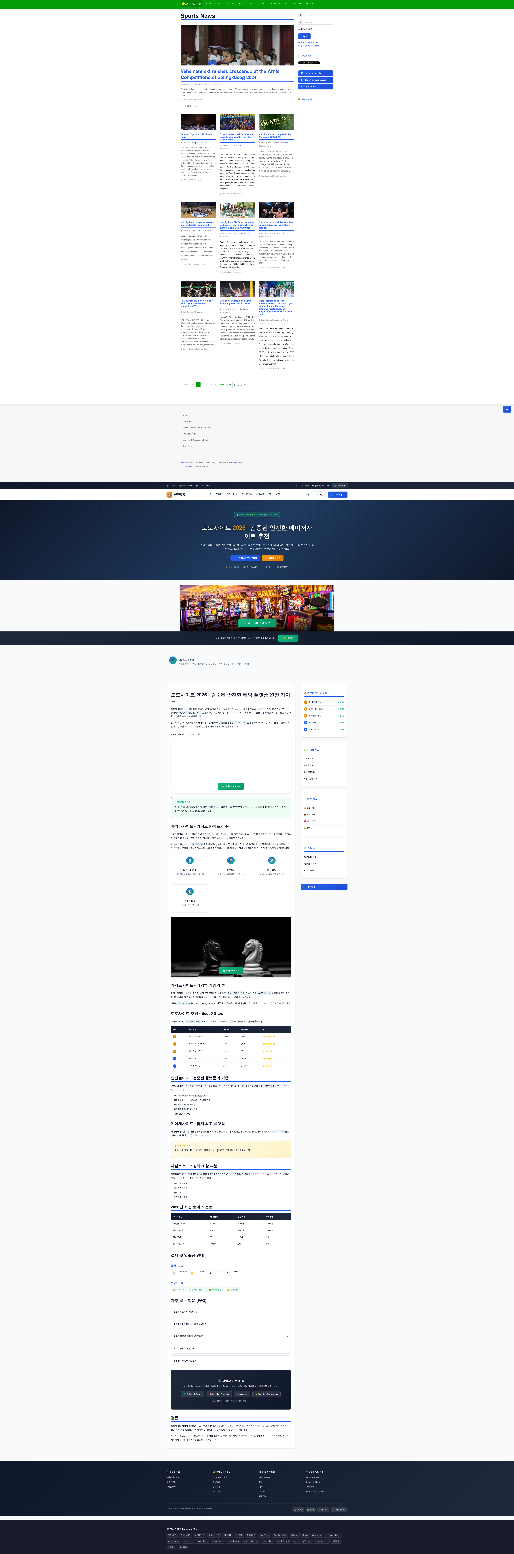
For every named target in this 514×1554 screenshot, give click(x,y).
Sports (241, 3)
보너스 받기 (337, 494)
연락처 (278, 493)
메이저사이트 (232, 493)
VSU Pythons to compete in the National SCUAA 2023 (275, 135)
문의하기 (309, 886)
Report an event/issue (315, 79)
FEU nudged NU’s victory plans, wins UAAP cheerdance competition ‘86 (197, 303)
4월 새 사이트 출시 (311, 857)
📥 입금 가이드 (310, 807)
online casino (218, 1541)
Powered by (321, 464)
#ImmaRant (310, 86)
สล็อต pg (294, 1535)
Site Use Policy (189, 433)
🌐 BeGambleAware (193, 1394)
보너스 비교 (308, 758)
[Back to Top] (507, 409)
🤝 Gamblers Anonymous (266, 1394)
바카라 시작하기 (231, 970)
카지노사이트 (185, 1535)
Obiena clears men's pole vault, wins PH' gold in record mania (235, 302)
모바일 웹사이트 (173, 1477)
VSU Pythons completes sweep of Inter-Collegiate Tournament (198, 223)
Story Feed (187, 446)
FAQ (270, 493)
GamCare (309, 1486)
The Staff (187, 421)
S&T (250, 3)
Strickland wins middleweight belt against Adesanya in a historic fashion (276, 225)
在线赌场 (335, 1541)
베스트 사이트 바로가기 (257, 623)
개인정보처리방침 (220, 1477)
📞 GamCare (242, 1394)
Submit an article (312, 73)
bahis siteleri (203, 1541)
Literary (260, 3)
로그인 (319, 494)
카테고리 (219, 493)
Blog (286, 3)
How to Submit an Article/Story (197, 427)
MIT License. (237, 462)
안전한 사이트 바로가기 (245, 558)
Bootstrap (184, 462)
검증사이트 (251, 1535)
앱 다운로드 (171, 1482)
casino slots (267, 1541)
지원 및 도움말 (264, 1477)
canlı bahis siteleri (333, 1535)
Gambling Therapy (313, 1482)
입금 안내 (263, 1491)
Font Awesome (186, 466)
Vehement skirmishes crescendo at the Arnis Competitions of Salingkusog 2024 (230, 74)
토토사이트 (172, 1535)
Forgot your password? (308, 45)
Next (222, 384)
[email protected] (322, 485)
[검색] (308, 495)
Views (218, 3)
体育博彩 (171, 1547)
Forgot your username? (308, 42)
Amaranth (306, 55)
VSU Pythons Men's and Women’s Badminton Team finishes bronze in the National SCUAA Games (237, 225)
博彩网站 (183, 1547)
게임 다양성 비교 (310, 778)
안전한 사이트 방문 (231, 786)
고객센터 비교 (309, 772)
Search (309, 3)
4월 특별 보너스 (310, 863)
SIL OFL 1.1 (210, 466)
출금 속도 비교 (309, 765)
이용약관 (216, 1482)
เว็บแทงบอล (316, 1535)
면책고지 (216, 1486)
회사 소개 (260, 493)
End (229, 384)
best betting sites (251, 1541)
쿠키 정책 (216, 1491)
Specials (273, 3)
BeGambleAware (313, 1477)
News (208, 3)
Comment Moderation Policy (196, 440)
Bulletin (297, 3)
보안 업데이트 (309, 870)
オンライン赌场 (283, 1541)
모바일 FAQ (171, 1486)
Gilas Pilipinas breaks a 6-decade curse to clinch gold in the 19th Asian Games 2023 (236, 137)
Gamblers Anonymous (315, 1491)
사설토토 (239, 1535)
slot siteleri (188, 1541)
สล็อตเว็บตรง (264, 1535)
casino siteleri (173, 1541)
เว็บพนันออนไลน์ (280, 1535)
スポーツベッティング (302, 1541)
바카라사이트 (247, 493)
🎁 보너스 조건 (310, 821)
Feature (229, 3)
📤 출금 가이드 (310, 814)
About (185, 415)
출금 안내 (263, 1496)
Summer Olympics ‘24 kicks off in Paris (197, 135)
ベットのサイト (322, 1541)
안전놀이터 (227, 1535)
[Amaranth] (191, 3)
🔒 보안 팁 (308, 828)
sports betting (233, 1541)
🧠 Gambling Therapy (219, 1394)
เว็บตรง (305, 1535)
